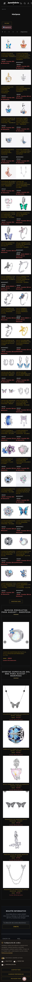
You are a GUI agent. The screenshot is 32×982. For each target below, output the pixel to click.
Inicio (4, 9)
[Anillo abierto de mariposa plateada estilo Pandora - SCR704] (8, 298)
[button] (4, 641)
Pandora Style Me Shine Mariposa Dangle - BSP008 (16, 854)
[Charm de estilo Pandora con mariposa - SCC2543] (23, 420)
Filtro (7, 23)
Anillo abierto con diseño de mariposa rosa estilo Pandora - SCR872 (23, 245)
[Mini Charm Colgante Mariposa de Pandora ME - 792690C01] (23, 77)
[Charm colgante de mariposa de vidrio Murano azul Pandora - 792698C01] (8, 108)
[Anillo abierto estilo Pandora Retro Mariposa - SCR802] (23, 298)
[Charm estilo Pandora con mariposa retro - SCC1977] (16, 732)
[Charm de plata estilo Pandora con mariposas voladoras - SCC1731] (23, 573)
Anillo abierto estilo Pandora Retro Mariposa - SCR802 (22, 311)
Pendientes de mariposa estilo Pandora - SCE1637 (16, 819)
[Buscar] (25, 3)
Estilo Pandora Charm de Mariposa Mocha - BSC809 (16, 784)
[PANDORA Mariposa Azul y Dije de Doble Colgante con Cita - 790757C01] (23, 140)
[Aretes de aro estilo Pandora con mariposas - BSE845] (23, 362)
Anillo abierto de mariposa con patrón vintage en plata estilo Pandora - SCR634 (22, 279)
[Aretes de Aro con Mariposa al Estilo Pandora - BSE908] (8, 362)
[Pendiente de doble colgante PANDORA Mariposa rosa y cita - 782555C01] (8, 171)
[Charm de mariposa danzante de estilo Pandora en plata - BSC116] (23, 479)
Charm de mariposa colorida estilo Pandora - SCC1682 (8, 490)
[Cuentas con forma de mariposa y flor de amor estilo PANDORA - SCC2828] (8, 203)
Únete (16, 925)
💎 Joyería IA (7, 27)
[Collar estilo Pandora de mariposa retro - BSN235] (16, 697)
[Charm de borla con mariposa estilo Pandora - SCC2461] (8, 420)
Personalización (10, 964)
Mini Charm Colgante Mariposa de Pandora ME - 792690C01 (23, 89)
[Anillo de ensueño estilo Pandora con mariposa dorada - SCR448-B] (23, 330)
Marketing (20, 961)
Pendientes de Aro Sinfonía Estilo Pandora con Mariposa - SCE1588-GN (15, 652)
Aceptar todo (16, 969)
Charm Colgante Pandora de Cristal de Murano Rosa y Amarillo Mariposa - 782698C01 (23, 56)
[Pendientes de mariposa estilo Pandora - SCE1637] (16, 803)
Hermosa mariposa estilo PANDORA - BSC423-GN (23, 214)
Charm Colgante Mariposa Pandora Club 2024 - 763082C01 (8, 55)
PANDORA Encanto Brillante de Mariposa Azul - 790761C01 (7, 152)
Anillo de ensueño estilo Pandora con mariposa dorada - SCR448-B (23, 342)
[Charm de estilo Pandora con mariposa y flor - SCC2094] (8, 449)
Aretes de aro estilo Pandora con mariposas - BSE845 (23, 374)
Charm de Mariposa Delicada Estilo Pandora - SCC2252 (8, 522)
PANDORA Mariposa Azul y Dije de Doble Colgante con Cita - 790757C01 (23, 152)
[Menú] (4, 3)
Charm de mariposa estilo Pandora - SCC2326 (23, 522)
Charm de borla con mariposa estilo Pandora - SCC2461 (8, 432)
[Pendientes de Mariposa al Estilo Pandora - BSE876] (16, 873)
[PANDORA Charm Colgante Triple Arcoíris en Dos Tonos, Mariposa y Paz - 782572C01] (23, 108)
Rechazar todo (16, 978)
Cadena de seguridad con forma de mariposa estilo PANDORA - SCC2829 (23, 184)
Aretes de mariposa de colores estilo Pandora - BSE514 (8, 402)
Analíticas (8, 961)
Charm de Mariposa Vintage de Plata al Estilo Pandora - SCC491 (8, 553)
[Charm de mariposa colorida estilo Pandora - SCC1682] (8, 479)
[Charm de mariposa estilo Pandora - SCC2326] (23, 511)
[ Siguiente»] (24, 31)
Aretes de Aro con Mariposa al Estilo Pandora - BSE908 (8, 374)
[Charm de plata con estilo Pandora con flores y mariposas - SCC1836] (8, 573)
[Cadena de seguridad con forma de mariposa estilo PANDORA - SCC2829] (23, 171)
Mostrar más (16, 601)
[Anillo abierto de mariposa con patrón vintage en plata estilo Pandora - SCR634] (23, 266)
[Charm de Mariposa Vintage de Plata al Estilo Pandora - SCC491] (8, 541)
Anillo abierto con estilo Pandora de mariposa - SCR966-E (8, 278)
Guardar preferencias (16, 974)
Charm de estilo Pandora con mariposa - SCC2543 (23, 432)
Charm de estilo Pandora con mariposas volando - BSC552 (23, 461)
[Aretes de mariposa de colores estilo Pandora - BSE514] (8, 391)
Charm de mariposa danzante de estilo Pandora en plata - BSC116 (23, 491)
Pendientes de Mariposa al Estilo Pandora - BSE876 (16, 889)
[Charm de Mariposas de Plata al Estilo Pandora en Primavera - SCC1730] (23, 541)
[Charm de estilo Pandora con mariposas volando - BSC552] (23, 449)
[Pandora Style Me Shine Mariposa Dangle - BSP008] (16, 838)
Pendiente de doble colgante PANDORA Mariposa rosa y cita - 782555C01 (8, 184)
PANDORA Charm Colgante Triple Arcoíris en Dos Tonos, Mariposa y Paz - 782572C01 (22, 121)
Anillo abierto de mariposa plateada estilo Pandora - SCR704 (8, 311)
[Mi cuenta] (28, 3)
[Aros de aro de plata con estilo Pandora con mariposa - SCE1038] (23, 391)
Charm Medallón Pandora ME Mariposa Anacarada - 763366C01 (7, 89)
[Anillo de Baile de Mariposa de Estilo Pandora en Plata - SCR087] (8, 330)
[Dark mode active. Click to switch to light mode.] (21, 3)
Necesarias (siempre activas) (14, 957)
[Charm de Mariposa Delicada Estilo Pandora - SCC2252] (8, 511)
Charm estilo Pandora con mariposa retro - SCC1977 (16, 748)
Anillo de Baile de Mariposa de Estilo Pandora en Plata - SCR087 (8, 342)
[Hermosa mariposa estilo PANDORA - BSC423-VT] (8, 233)
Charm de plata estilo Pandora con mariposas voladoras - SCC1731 (23, 585)
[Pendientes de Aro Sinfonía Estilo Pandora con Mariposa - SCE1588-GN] (16, 635)
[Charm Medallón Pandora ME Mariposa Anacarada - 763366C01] (8, 77)
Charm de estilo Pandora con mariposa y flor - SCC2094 (7, 461)
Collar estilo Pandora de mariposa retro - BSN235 (16, 713)
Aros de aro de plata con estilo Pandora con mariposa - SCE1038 (22, 403)
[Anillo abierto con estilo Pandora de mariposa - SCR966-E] (8, 266)
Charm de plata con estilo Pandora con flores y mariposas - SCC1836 (8, 585)
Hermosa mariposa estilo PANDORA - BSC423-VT (8, 244)
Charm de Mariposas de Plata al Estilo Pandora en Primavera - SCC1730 (23, 553)
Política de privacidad (6, 952)
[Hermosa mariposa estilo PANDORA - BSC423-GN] (23, 203)
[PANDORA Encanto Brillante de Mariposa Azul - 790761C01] (8, 140)
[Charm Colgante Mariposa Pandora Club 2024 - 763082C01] (8, 43)
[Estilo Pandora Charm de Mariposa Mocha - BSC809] (16, 768)
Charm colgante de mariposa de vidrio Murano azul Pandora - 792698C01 (8, 120)
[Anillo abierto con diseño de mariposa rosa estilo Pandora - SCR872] (23, 233)
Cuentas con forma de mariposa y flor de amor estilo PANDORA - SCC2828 (8, 215)
